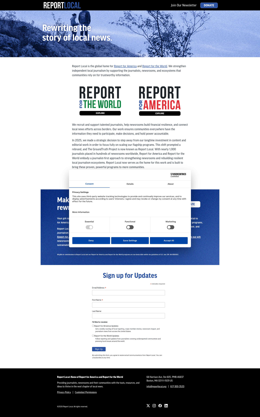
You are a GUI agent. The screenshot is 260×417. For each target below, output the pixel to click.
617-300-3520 (177, 386)
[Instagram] (154, 405)
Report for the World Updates (106, 336)
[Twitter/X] (148, 405)
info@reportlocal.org (156, 386)
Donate (209, 5)
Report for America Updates (106, 326)
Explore (100, 113)
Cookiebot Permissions (86, 392)
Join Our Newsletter (183, 5)
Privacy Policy (64, 392)
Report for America (125, 66)
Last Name (96, 311)
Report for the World (154, 66)
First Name (97, 300)
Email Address (99, 288)
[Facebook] (160, 405)
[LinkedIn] (166, 405)
